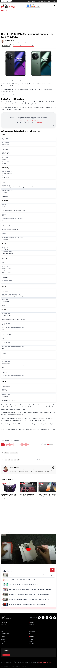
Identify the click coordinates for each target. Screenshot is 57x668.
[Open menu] (54, 5)
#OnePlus (46, 119)
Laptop (30, 626)
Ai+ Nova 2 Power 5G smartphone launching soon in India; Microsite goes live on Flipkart (47, 495)
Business (3, 639)
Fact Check (3, 641)
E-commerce (4, 629)
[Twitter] (43, 617)
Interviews (3, 624)
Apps (2, 631)
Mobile (6, 10)
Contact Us (53, 1)
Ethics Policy (40, 1)
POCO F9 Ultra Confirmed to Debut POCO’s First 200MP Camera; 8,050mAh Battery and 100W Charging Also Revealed (28, 495)
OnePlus (6, 452)
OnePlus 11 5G (14, 452)
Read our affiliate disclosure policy (45, 662)
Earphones (31, 624)
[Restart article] (42, 444)
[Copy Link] (18, 460)
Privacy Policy (47, 1)
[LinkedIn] (12, 460)
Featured (3, 645)
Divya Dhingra (22, 497)
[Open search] (51, 5)
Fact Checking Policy (16, 666)
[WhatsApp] (15, 460)
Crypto (2, 643)
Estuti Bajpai (3, 497)
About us (29, 1)
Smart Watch (32, 631)
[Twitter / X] (9, 460)
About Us (31, 639)
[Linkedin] (54, 617)
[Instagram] (47, 617)
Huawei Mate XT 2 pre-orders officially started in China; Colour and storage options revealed (9, 495)
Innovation (3, 626)
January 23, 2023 (37, 123)
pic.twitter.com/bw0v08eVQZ (31, 121)
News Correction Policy (6, 666)
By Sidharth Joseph (9, 40)
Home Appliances (5, 633)
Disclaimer (34, 1)
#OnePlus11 (21, 121)
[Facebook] (6, 460)
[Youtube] (50, 617)
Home (2, 10)
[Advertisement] (28, 21)
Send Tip (6, 654)
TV (29, 633)
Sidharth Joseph (14, 467)
